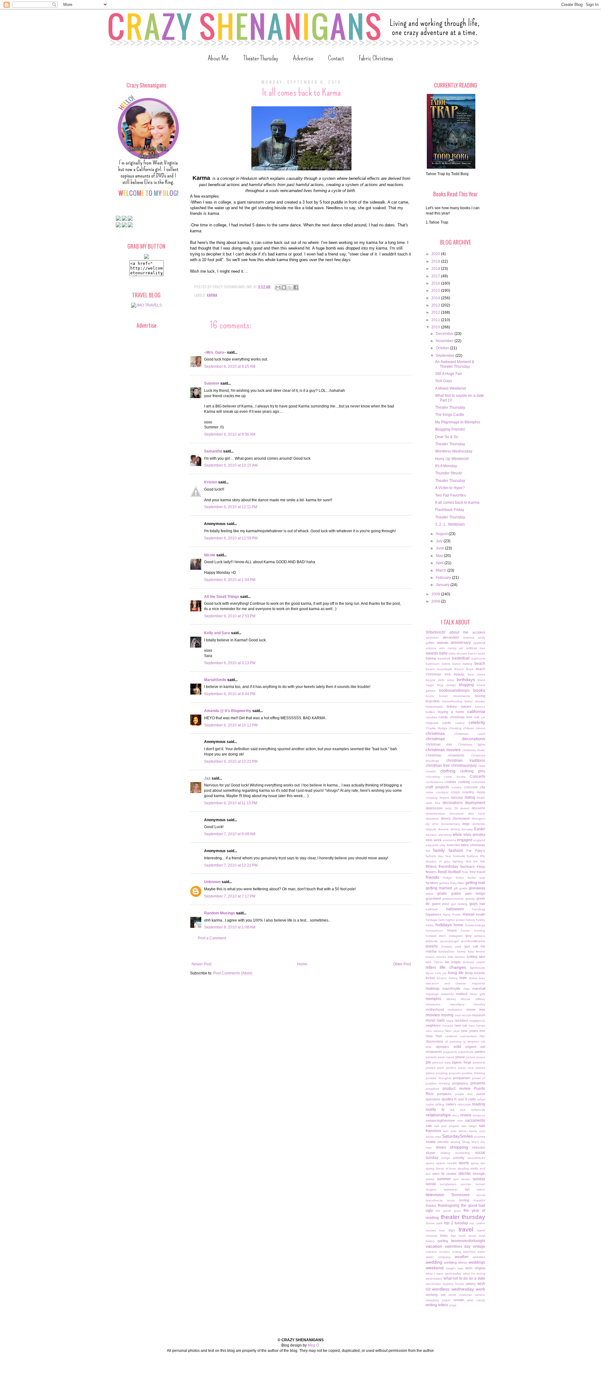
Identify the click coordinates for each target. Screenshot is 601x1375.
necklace (461, 1020)
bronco (480, 706)
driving (455, 829)
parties (480, 1052)
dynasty (467, 829)
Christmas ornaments (445, 755)
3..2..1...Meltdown (450, 524)
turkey (430, 1241)
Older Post (402, 964)
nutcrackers (468, 1036)
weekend (435, 1267)
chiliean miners (474, 728)
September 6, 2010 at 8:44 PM (229, 694)
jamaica (479, 936)
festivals (459, 856)
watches (469, 1251)
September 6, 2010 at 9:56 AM (229, 434)
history (470, 920)
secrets (443, 1142)
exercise (453, 845)
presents (477, 1083)
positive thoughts (438, 1078)
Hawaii (469, 914)
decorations (453, 803)
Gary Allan (457, 883)
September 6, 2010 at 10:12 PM (231, 725)
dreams (443, 829)
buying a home (451, 712)
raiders (451, 1104)
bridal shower (475, 701)
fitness (431, 866)
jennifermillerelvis (473, 941)
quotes (447, 1099)
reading (478, 1104)
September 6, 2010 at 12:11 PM (230, 507)
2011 (436, 320)
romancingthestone (440, 1120)
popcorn (455, 1073)
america (468, 637)
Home (302, 964)
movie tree (475, 1009)
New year (452, 1031)
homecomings (475, 925)
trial (453, 1235)
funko (460, 877)
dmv (435, 824)
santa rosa (433, 1136)
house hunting (473, 930)
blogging (466, 685)
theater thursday (463, 1217)
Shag (466, 1142)
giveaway (477, 888)
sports (464, 1163)
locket (430, 978)
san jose (450, 1131)
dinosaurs (456, 813)
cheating (455, 728)
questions (433, 1099)
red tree (458, 1109)
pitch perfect (446, 1067)
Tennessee (460, 1195)
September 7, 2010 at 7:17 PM (229, 896)
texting (464, 1200)
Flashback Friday (449, 510)
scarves (479, 1136)
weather (462, 1257)
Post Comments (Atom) (232, 973)
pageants (450, 1052)
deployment (475, 803)
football (454, 872)
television (435, 1194)
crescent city (474, 787)
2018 (436, 268)
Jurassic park (451, 946)
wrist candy (476, 1300)
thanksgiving (449, 1205)
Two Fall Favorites (450, 495)
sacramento (475, 1120)
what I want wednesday (443, 1273)
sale (429, 1126)
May (440, 556)
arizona (431, 648)
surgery (431, 1189)
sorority (459, 1158)
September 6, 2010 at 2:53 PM (229, 616)
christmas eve (439, 744)
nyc (482, 1036)
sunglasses (448, 1184)
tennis (480, 1195)
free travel (477, 872)
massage (432, 994)
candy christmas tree (455, 717)
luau (482, 978)
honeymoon (434, 930)
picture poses (475, 1057)
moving (447, 1015)
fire (475, 861)
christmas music (473, 750)
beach (480, 663)
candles (431, 717)
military (480, 999)
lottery (453, 978)
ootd (457, 1046)
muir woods (463, 1015)
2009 (436, 594)
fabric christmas (473, 845)
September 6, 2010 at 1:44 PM (229, 580)
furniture (432, 883)
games (444, 883)
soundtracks (476, 1158)
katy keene (476, 951)
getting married (439, 888)
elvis (457, 834)
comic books (454, 776)
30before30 (435, 632)
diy (428, 824)
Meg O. (314, 1345)
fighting (458, 861)
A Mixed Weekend (450, 388)
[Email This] (278, 287)
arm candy (447, 648)
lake (482, 956)
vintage (479, 1246)
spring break (435, 1168)
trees (444, 1235)
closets (431, 771)
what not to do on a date (464, 1278)
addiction (432, 637)
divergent (478, 818)
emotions (449, 840)
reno (455, 1115)
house (452, 930)
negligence (477, 1020)
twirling (443, 1241)
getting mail (475, 883)
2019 (436, 261)
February (444, 577)
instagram (456, 936)
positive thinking (473, 1073)
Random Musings (219, 913)
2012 (436, 312)
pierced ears (441, 1062)
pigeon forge (461, 1062)
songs (445, 1158)
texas (451, 1200)
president (432, 1088)
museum (478, 1015)
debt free (433, 803)
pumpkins (444, 1094)
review (465, 1115)
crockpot (442, 792)
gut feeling (459, 904)
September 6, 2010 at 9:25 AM (229, 366)
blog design (446, 685)
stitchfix (464, 1173)
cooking (464, 782)
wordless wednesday (453, 1289)
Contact (336, 58)
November (445, 341)
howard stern (436, 936)
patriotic (431, 1057)
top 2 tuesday (456, 1223)
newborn (451, 1036)
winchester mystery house (445, 1284)
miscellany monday (467, 1004)
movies (433, 1014)
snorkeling (462, 1153)
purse (480, 1094)
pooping (442, 1073)
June (440, 548)
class (481, 765)
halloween (455, 909)
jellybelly (432, 941)
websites (479, 1257)
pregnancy (460, 1083)
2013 (436, 305)
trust (482, 1235)
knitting (472, 956)
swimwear (450, 1189)
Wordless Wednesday (453, 451)
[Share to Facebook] (296, 287)
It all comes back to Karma (457, 502)
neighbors (433, 1025)
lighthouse (477, 967)
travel (466, 1229)
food (442, 871)
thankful (479, 1200)
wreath (459, 1300)
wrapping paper (438, 1300)
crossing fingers (437, 797)
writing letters (437, 1305)
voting (456, 1251)
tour (442, 1230)
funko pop (476, 877)
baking (431, 658)
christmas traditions (465, 760)
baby (443, 653)
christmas (435, 733)
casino (460, 723)
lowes (473, 978)
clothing (447, 770)
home (458, 925)
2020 (436, 254)
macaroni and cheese (446, 983)
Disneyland (461, 818)
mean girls (477, 994)
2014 (436, 298)
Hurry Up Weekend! (452, 459)
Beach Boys (464, 669)
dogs (466, 824)
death (481, 797)
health (480, 914)
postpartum (461, 1078)
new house (477, 1025)
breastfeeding (452, 701)
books (479, 690)
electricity (445, 835)
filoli (468, 861)
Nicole (209, 555)
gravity (470, 898)
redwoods (478, 1109)
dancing (457, 797)
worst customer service (467, 1295)
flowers (431, 872)
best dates (476, 674)
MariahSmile (215, 680)
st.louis (451, 1168)
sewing (455, 1142)
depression (434, 808)
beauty (459, 674)
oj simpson (471, 1041)
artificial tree (475, 648)
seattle (431, 1142)
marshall (478, 988)
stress (430, 1179)
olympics (442, 1047)
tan (467, 1189)
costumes (478, 782)
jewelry (432, 946)
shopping (459, 1147)
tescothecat (434, 1200)
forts (465, 872)
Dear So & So (446, 437)
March (441, 570)
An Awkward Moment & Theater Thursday (454, 364)
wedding (434, 1262)
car (476, 717)
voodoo (444, 1251)
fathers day (434, 856)
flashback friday (472, 866)
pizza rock (466, 1067)
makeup (432, 988)
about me (459, 632)
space (430, 1163)
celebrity (477, 722)
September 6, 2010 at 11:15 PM (230, 803)
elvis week (434, 840)
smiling (445, 1153)
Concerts (477, 776)
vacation (434, 1246)
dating (470, 797)
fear (448, 856)
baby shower (458, 653)
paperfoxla (466, 1052)
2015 (436, 290)
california (476, 711)
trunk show (467, 1235)
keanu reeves (436, 956)
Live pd (440, 973)
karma (212, 295)
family (439, 850)
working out (435, 1295)
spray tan (478, 1163)
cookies (450, 782)
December (445, 333)
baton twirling (462, 663)
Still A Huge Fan (448, 374)
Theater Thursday (260, 58)
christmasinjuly (464, 765)
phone (460, 1057)
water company (438, 1257)
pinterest (479, 1062)
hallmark (432, 909)
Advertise (303, 58)
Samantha (213, 451)
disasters (432, 818)
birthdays (466, 679)
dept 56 (451, 808)
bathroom (478, 658)
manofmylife (451, 988)
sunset (480, 1184)
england (479, 840)
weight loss (454, 1268)
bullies (430, 712)
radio (472, 1099)
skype (430, 1153)
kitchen (460, 956)
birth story (446, 680)
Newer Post (201, 964)
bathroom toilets (438, 663)
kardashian (447, 951)
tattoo (481, 1189)
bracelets (433, 701)
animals (443, 643)
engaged (464, 840)
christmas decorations (455, 738)
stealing (463, 1168)
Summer (211, 383)
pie (428, 1062)
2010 (436, 327)
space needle (446, 1163)
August (442, 534)
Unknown (212, 882)
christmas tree (438, 765)
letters (431, 967)
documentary (450, 824)
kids (450, 956)
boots (430, 696)
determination (435, 813)
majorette (478, 983)
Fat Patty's (475, 850)
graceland (433, 898)
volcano (431, 1251)
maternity (447, 994)
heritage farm (435, 920)
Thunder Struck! (448, 473)
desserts (478, 808)
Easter (479, 829)
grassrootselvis (453, 898)
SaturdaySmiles (457, 1136)
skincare (478, 1147)
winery (471, 1284)
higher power (455, 920)
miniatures (433, 1004)
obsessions (434, 1041)
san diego (469, 1126)
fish (482, 861)
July (440, 541)
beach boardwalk (439, 669)
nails (441, 1020)
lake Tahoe (434, 962)
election (431, 835)
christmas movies (443, 749)
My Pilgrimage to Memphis (457, 422)
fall (428, 850)
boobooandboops (454, 690)
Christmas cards (469, 734)
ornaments (434, 1052)
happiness (433, 914)
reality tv (435, 1109)
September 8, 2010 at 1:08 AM (229, 927)
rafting (439, 1104)
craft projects (437, 787)
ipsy (468, 936)
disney (446, 818)
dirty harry (476, 813)
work (480, 1289)
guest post (440, 904)
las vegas (453, 962)
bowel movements (454, 696)
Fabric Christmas (376, 58)
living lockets (475, 973)
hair (482, 904)
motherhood (435, 1009)
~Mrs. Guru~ (215, 352)
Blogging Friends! (450, 429)
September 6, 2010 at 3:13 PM (229, 663)
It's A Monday (446, 466)
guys (474, 904)
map (466, 988)
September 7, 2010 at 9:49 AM (229, 834)
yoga (452, 1305)
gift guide (461, 888)
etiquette (432, 845)
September (445, 355)
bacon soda (476, 653)
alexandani (451, 637)
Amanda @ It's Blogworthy (227, 711)
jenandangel (449, 941)
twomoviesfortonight (468, 1241)
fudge (447, 877)
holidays (443, 924)
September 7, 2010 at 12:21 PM (231, 865)
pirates (430, 1067)
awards (432, 653)
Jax (207, 778)
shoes (441, 1147)
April (440, 563)
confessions (434, 782)
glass (429, 893)
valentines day (458, 1246)
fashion (456, 850)
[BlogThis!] (284, 287)
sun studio (461, 1179)
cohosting (433, 776)
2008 (436, 601)
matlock (462, 994)
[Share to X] (290, 287)
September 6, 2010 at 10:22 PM (231, 761)
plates (430, 1073)
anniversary (461, 642)
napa (450, 1020)
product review (456, 1088)
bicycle (430, 680)
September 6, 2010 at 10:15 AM (231, 465)
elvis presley (474, 834)
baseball (444, 658)
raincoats (464, 1104)
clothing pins (472, 771)
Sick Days (443, 381)
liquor (430, 973)
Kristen (210, 482)
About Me (218, 58)
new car (461, 1025)
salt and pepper (446, 1126)
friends (432, 877)
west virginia (475, 1268)
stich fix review (444, 1173)
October (443, 348)
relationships (438, 1114)
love (463, 978)
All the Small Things (221, 596)
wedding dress (455, 1262)
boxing (480, 696)
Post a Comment (212, 938)
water (481, 1251)
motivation (455, 1009)
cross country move (468, 792)
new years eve (473, 1031)
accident (478, 632)
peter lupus (446, 1057)
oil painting (453, 1041)
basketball (461, 658)
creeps (456, 787)
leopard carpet (474, 962)
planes (480, 1067)
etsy (442, 845)
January (443, 585)
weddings (477, 1262)
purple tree (464, 1094)
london (442, 978)
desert (464, 808)
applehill (479, 643)
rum (460, 1120)
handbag (478, 909)
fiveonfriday (448, 866)
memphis (433, 999)
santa (463, 1131)
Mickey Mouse (458, 999)
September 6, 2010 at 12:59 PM (231, 538)
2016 (436, 283)
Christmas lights (471, 744)
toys (452, 1230)
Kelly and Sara (217, 633)
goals (442, 893)
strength (479, 1173)
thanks (431, 1205)
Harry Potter (452, 914)
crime (429, 792)
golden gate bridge (468, 893)
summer (444, 1179)
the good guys (448, 1210)
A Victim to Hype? (450, 488)
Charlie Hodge (436, 728)
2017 (436, 276)
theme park (434, 1223)
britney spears (459, 706)
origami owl (475, 1047)
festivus (472, 856)
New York (434, 1036)
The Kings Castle (449, 414)
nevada (447, 1025)
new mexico (435, 1031)
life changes (453, 967)
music (431, 1020)
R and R (460, 1099)
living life (456, 973)
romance (479, 1115)
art (461, 648)
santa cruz (477, 1131)
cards (446, 723)
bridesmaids (434, 706)
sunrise (466, 1184)
